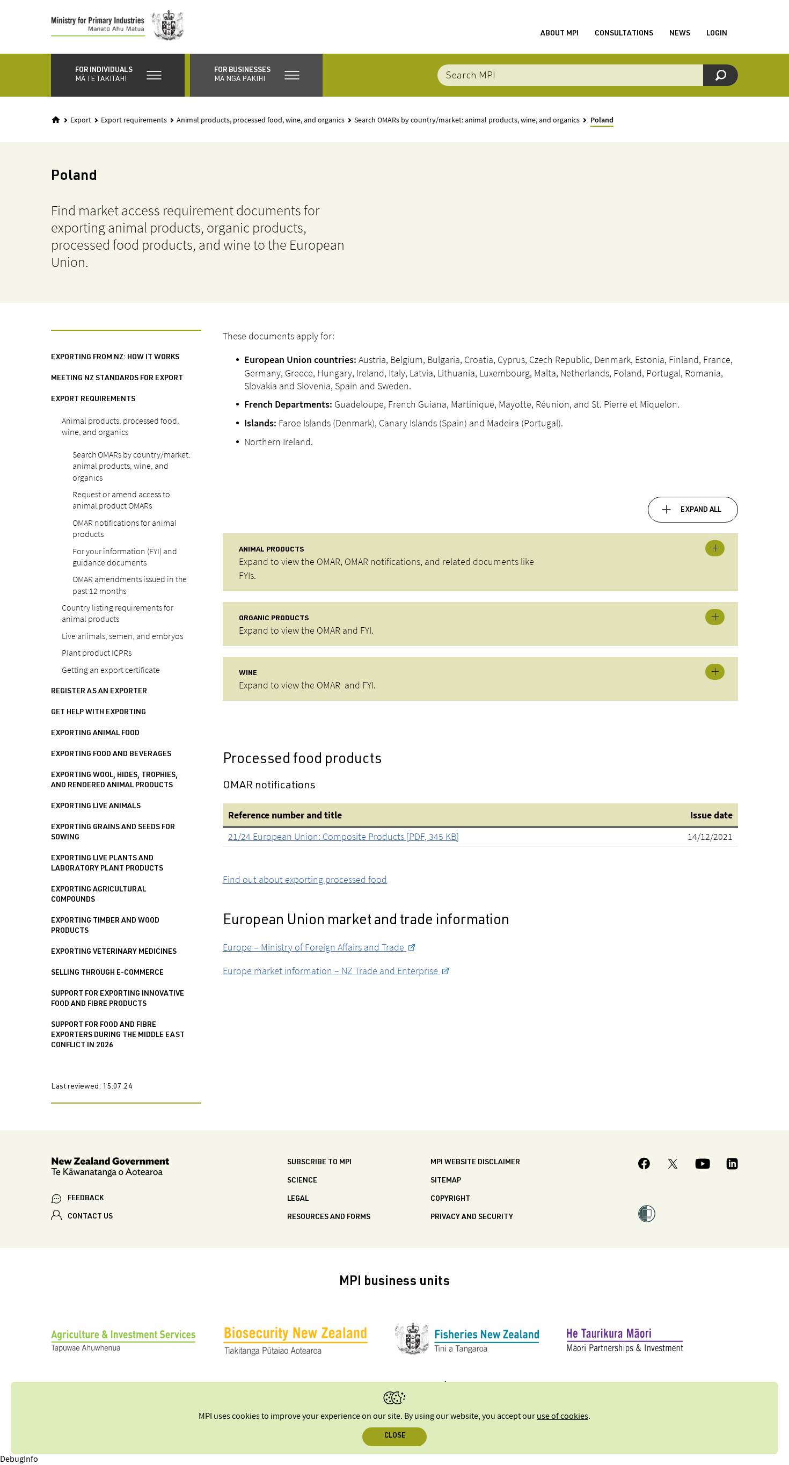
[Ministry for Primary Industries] (117, 27)
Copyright (450, 1199)
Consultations (624, 34)
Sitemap (445, 1181)
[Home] (56, 120)
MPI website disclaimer (475, 1162)
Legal (298, 1199)
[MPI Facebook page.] (644, 1165)
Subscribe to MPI (319, 1162)
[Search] (720, 75)
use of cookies (562, 1416)
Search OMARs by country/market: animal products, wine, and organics (467, 120)
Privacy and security (471, 1217)
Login (716, 34)
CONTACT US (90, 1217)
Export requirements (134, 120)
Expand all (701, 510)
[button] (118, 75)
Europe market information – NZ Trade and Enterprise (331, 970)
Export (80, 120)
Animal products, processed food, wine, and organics (261, 120)
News (679, 34)
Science (302, 1181)
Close (394, 1436)
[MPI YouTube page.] (702, 1165)
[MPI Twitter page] (673, 1165)
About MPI (559, 34)
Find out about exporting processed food (305, 879)
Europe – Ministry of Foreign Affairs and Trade (314, 947)
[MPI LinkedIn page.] (732, 1165)
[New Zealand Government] (110, 1168)
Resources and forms (328, 1217)
